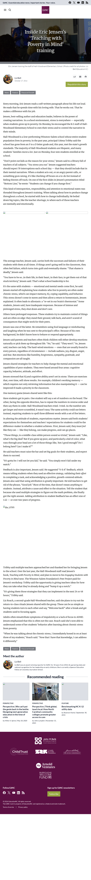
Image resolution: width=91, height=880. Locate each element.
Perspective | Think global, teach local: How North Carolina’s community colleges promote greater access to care (44, 711)
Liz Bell (18, 78)
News (7, 93)
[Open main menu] (5, 10)
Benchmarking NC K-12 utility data (73, 708)
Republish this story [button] (77, 84)
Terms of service (8, 807)
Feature (15, 93)
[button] (80, 76)
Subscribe (53, 794)
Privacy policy (23, 807)
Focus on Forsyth (28, 93)
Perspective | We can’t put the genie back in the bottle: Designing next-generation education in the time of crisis (16, 711)
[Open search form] (10, 10)
